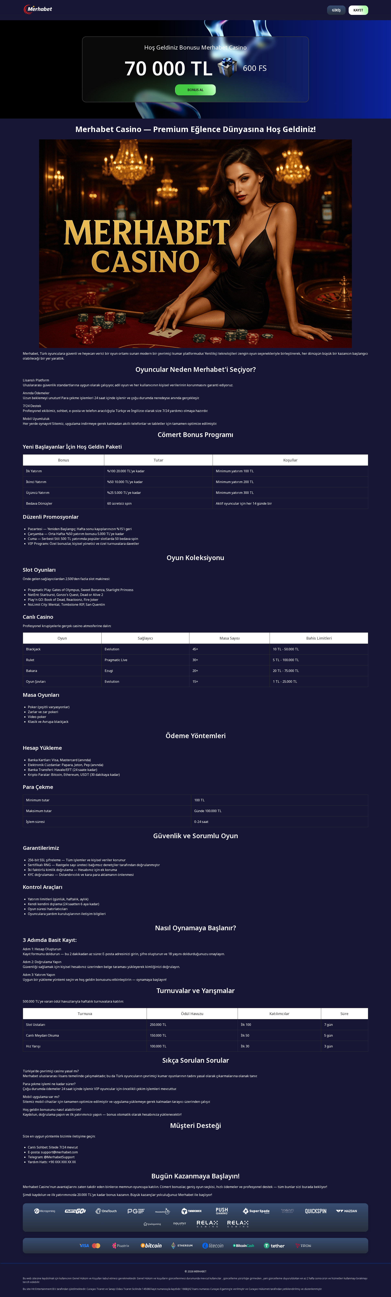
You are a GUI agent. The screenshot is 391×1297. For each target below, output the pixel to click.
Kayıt (358, 10)
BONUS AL (196, 90)
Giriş (336, 10)
